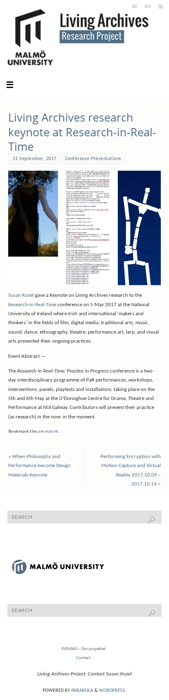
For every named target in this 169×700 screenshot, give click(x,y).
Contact (83, 657)
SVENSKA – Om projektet (83, 648)
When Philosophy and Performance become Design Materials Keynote (39, 466)
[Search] (152, 520)
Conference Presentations (93, 158)
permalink (48, 431)
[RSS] (161, 5)
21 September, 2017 (35, 158)
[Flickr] (147, 5)
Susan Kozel (21, 295)
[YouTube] (134, 5)
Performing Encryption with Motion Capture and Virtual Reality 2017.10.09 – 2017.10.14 (130, 470)
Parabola (82, 690)
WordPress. (112, 690)
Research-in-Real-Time (32, 305)
